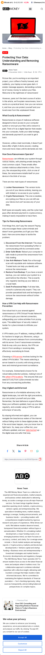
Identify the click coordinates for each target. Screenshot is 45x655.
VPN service (17, 357)
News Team (13, 70)
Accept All (22, 637)
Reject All (22, 650)
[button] (30, 9)
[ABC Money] (11, 9)
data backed (31, 430)
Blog (10, 48)
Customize (22, 644)
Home (4, 48)
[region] (22, 635)
